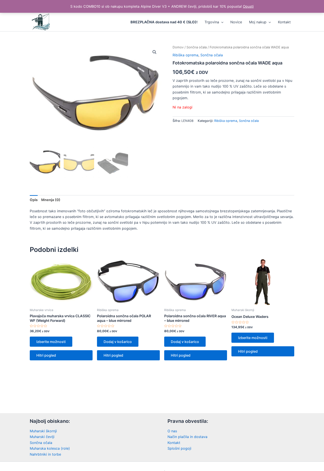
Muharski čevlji (42, 436)
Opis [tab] (34, 200)
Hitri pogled (46, 355)
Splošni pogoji (179, 448)
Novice (236, 22)
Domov (178, 47)
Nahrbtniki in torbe (45, 454)
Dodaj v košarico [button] (118, 341)
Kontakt (284, 22)
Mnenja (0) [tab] (50, 200)
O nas (172, 431)
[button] (154, 52)
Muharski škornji (43, 431)
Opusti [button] (248, 6)
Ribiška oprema (185, 55)
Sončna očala (196, 47)
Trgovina (212, 22)
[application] (221, 22)
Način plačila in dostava (187, 436)
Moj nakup (257, 22)
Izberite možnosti (51, 341)
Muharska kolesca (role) (50, 448)
